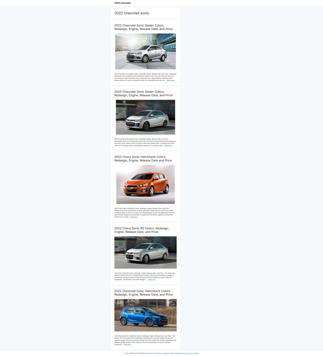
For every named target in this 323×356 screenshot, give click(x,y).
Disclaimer (166, 353)
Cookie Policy (179, 353)
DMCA (172, 353)
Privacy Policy (158, 353)
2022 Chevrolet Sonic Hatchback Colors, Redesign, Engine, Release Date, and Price (143, 292)
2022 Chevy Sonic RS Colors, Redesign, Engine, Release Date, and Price (141, 230)
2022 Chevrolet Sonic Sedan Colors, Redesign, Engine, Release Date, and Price (143, 27)
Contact (196, 353)
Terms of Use (188, 353)
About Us (149, 353)
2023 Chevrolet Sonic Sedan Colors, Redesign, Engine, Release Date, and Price (143, 93)
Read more (170, 80)
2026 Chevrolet (122, 3)
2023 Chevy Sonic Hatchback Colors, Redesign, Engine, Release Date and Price (143, 158)
